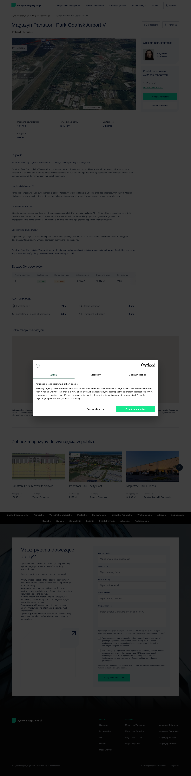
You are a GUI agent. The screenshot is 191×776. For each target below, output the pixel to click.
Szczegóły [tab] (95, 374)
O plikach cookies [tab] (137, 374)
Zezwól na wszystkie (135, 409)
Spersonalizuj (93, 409)
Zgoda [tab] (53, 374)
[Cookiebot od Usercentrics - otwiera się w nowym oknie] (143, 365)
